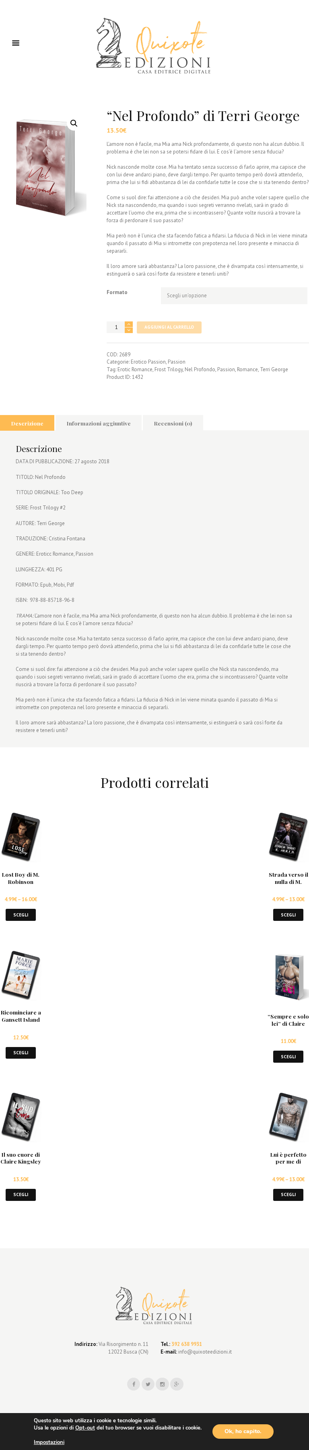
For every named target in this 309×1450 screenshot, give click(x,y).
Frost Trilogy (168, 369)
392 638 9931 (186, 1344)
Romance (247, 369)
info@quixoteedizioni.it (204, 1351)
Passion (176, 361)
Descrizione (27, 423)
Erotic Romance (134, 369)
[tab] (27, 422)
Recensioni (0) (173, 423)
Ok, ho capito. (243, 1431)
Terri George (274, 369)
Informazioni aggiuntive (99, 423)
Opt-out (85, 1428)
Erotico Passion (148, 361)
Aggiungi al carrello (169, 327)
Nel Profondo (200, 369)
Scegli (20, 915)
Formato (117, 292)
